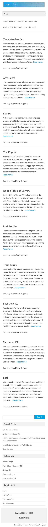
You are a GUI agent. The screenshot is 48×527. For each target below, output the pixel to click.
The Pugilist (10, 152)
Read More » (38, 62)
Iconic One (18, 525)
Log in (5, 491)
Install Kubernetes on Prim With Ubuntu (17, 445)
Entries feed (7, 495)
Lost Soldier (10, 226)
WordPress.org (8, 503)
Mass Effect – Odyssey (11, 466)
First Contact (10, 303)
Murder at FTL (11, 342)
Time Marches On (13, 39)
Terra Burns (10, 265)
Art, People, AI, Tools (10, 430)
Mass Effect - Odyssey (19, 68)
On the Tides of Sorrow (16, 190)
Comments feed (8, 499)
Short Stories (7, 474)
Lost (5, 377)
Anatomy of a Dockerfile (11, 434)
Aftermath (9, 77)
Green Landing (8, 449)
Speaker (7, 113)
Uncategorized (8, 478)
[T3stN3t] (24, 7)
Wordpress (42, 525)
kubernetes (7, 462)
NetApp (5, 470)
